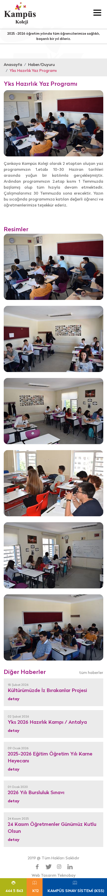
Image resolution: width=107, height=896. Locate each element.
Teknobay (66, 875)
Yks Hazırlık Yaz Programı (33, 70)
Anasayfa (13, 64)
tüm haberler (91, 672)
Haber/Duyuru (41, 64)
